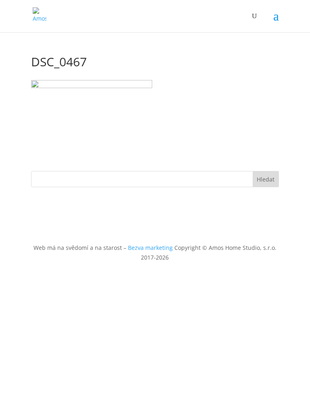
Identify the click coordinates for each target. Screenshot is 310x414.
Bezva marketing (150, 247)
